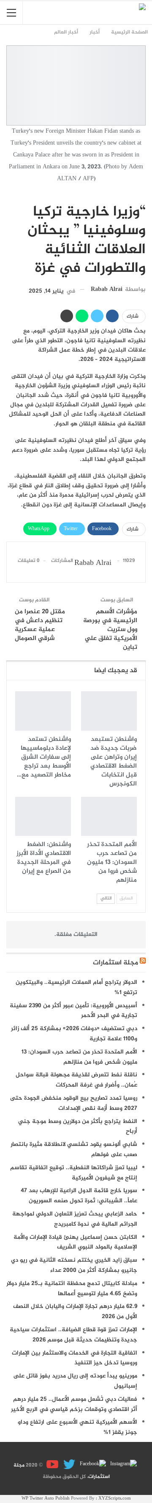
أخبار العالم (143, 194)
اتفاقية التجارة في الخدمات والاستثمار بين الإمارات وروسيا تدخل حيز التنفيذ (74, 1358)
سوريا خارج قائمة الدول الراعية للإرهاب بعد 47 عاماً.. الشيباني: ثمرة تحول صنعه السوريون (79, 1196)
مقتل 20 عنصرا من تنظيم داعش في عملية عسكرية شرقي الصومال (40, 625)
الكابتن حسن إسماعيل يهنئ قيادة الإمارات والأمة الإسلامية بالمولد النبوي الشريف (75, 1242)
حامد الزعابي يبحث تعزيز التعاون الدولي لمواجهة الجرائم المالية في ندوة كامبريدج (74, 1219)
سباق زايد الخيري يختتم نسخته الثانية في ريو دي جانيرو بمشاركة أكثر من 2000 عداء (74, 1265)
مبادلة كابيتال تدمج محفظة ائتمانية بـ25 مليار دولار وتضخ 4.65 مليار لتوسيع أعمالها (71, 1289)
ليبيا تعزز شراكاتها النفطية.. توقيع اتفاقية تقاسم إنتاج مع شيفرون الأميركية (73, 1173)
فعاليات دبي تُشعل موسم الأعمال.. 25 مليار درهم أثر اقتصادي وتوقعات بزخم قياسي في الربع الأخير (74, 1404)
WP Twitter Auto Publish (46, 1499)
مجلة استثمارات (115, 963)
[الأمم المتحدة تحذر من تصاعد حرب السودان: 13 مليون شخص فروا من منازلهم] (109, 816)
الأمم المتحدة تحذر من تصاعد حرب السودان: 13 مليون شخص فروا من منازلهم (79, 1057)
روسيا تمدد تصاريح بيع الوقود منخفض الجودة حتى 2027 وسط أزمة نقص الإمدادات (73, 1103)
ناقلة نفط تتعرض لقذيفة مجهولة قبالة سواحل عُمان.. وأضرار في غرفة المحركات (76, 1080)
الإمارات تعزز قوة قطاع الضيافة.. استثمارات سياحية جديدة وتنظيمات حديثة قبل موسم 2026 (73, 1335)
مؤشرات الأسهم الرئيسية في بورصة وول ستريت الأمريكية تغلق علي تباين (110, 629)
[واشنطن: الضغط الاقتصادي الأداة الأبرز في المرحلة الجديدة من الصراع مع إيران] (43, 816)
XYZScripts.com (114, 1499)
